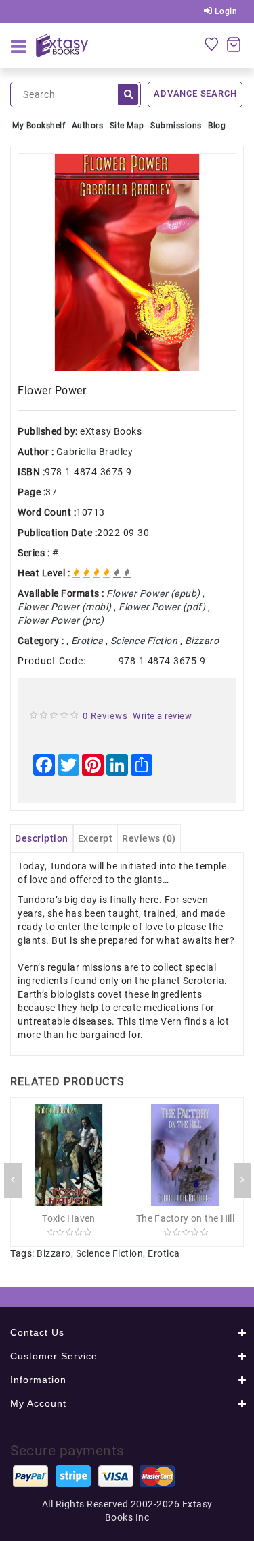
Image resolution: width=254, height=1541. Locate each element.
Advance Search (195, 93)
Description (41, 838)
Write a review (162, 716)
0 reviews (105, 716)
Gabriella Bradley (94, 451)
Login (224, 11)
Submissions (176, 125)
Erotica (164, 1253)
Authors (88, 125)
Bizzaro (54, 1253)
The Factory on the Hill (185, 1218)
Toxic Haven (68, 1218)
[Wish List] (211, 43)
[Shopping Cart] (233, 43)
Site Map (127, 125)
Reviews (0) (149, 838)
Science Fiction (110, 1253)
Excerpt (95, 838)
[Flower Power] (127, 262)
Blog (217, 125)
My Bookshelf (38, 125)
